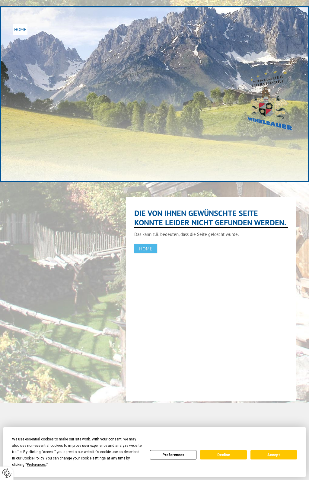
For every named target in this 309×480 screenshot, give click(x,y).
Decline (223, 455)
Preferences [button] (36, 464)
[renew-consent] (7, 473)
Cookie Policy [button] (33, 458)
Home (20, 29)
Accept (273, 455)
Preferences (173, 455)
